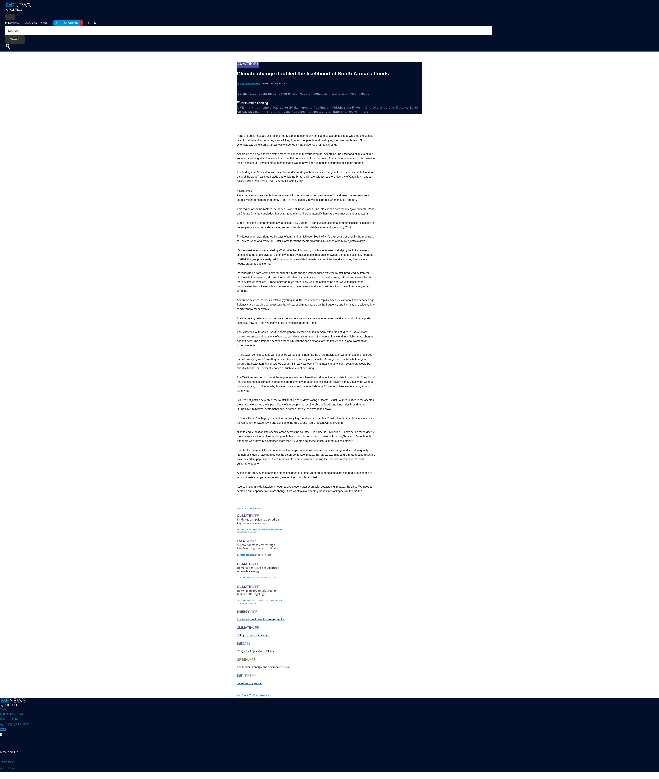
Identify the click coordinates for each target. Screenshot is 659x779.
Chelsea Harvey (250, 83)
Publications (12, 22)
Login (92, 22)
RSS (3, 729)
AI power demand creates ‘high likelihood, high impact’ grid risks (257, 546)
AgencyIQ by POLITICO (14, 724)
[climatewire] (248, 515)
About (44, 22)
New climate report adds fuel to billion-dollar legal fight (257, 592)
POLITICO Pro (9, 719)
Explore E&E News (12, 713)
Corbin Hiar (245, 529)
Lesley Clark (258, 529)
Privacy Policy (7, 761)
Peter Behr (245, 555)
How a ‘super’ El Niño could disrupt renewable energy (259, 569)
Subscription (30, 22)
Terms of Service (8, 768)
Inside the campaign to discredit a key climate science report (258, 521)
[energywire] (247, 541)
